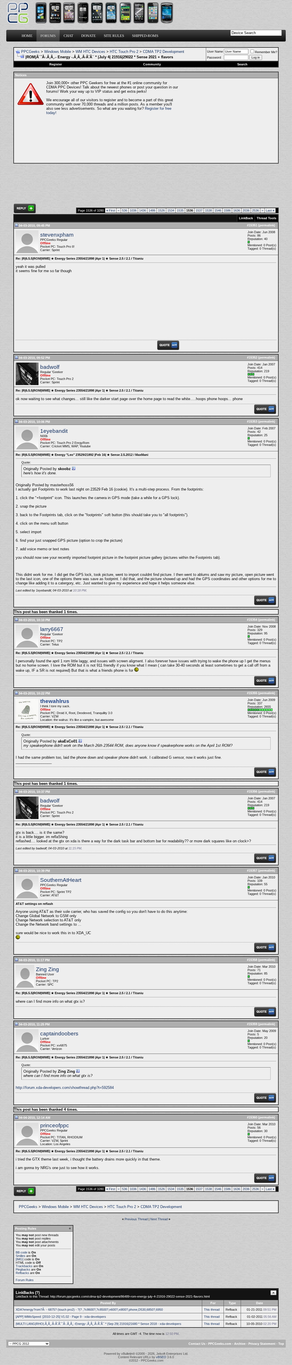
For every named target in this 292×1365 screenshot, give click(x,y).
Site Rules (114, 36)
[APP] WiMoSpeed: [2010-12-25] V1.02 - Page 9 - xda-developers (61, 1316)
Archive (240, 1343)
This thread (212, 1309)
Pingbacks (23, 1269)
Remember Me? (266, 52)
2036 (246, 210)
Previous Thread (136, 1219)
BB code (21, 1252)
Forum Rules (25, 1280)
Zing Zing (47, 969)
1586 (227, 210)
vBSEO (161, 1357)
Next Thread (159, 1219)
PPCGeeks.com (219, 1343)
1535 (180, 210)
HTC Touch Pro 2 (124, 51)
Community (152, 64)
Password (214, 57)
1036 (133, 210)
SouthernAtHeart (60, 880)
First (110, 210)
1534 (170, 210)
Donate (88, 36)
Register (55, 64)
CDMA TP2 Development (163, 51)
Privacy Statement (261, 1343)
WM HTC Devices (90, 51)
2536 (255, 210)
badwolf (49, 367)
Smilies (20, 1256)
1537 (199, 210)
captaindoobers (59, 1034)
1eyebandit (54, 431)
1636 (236, 210)
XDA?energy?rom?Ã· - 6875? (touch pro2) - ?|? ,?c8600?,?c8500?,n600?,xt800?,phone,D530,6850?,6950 (89, 1309)
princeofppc (54, 1125)
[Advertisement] (227, 120)
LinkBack (246, 218)
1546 (217, 210)
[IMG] (19, 1259)
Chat (68, 36)
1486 (152, 210)
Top (281, 1343)
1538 (208, 210)
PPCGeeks (30, 51)
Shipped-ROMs (145, 36)
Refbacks (22, 1273)
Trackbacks (24, 1266)
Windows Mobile (57, 51)
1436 (142, 210)
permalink (266, 225)
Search (242, 64)
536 (124, 210)
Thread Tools (266, 218)
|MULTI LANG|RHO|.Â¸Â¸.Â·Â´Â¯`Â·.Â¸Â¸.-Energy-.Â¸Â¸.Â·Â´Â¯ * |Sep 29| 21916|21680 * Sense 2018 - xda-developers (98, 1323)
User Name (215, 51)
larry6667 (51, 629)
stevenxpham (57, 235)
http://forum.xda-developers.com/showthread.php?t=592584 (65, 1087)
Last (270, 210)
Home (27, 36)
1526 (161, 210)
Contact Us (196, 1343)
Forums (48, 36)
